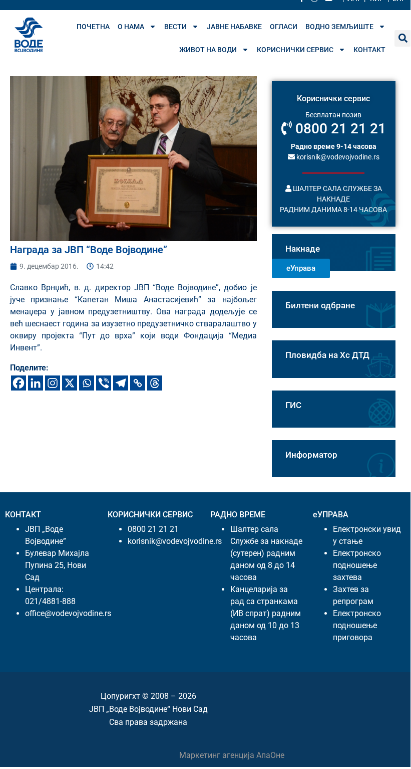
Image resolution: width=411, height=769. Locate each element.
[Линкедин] (35, 383)
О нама (131, 27)
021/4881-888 (50, 601)
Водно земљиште (339, 27)
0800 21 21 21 (339, 128)
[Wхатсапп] (86, 383)
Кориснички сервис (295, 50)
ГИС (293, 405)
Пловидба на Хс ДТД (327, 355)
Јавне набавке (234, 27)
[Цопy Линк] (137, 383)
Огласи (283, 27)
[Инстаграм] (52, 383)
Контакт (369, 50)
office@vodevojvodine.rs (68, 613)
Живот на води (208, 50)
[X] (69, 383)
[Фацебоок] (18, 383)
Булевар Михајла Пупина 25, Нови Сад (57, 565)
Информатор (311, 455)
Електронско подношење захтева (357, 565)
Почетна (93, 27)
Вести (175, 27)
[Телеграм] (120, 383)
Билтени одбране (320, 305)
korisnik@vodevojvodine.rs (337, 157)
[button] (402, 38)
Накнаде (302, 249)
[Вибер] (103, 383)
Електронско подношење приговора (357, 625)
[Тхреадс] (154, 383)
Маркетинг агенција (217, 755)
